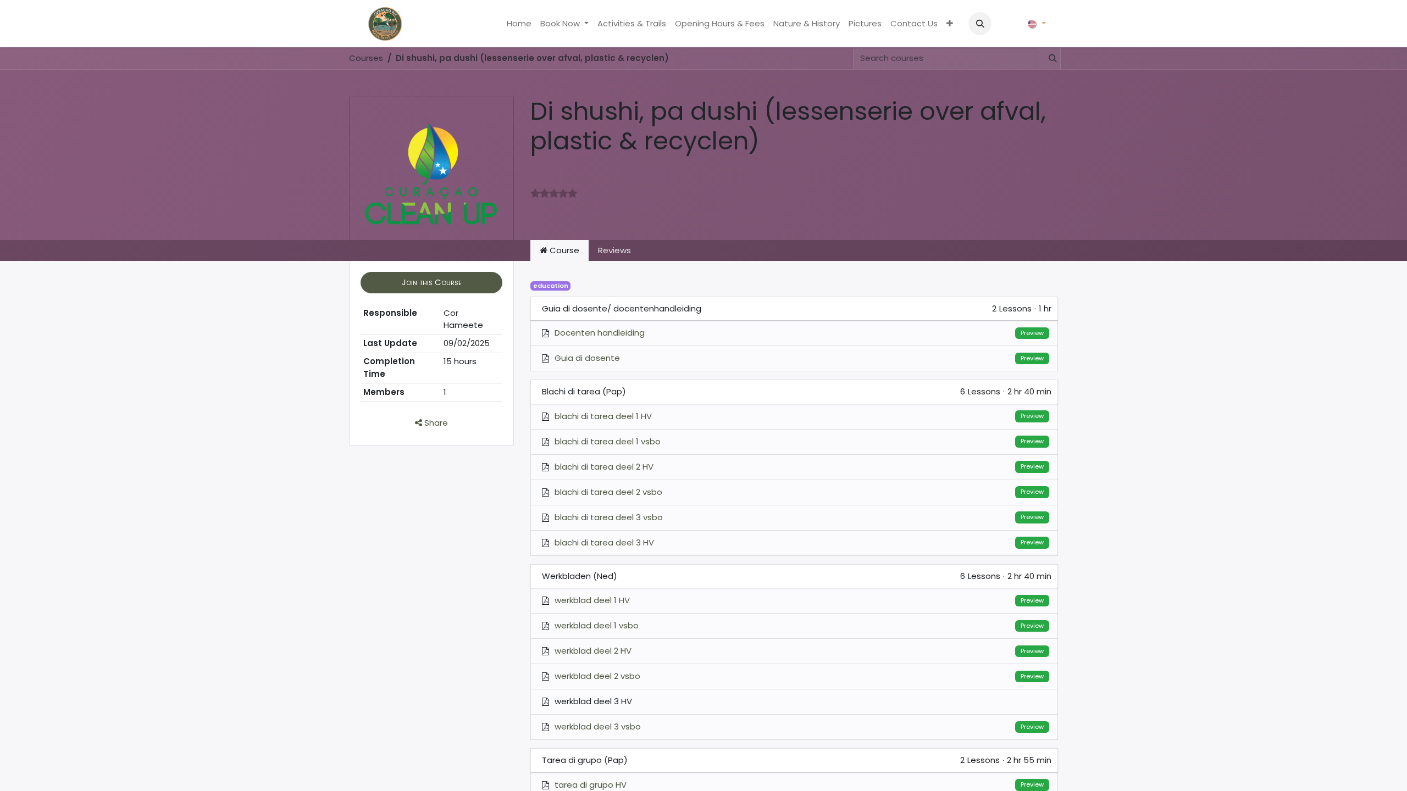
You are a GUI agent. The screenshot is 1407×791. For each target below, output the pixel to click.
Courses (366, 58)
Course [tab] (563, 250)
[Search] (1048, 58)
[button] (979, 23)
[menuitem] (519, 24)
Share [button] (435, 422)
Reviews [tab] (614, 250)
